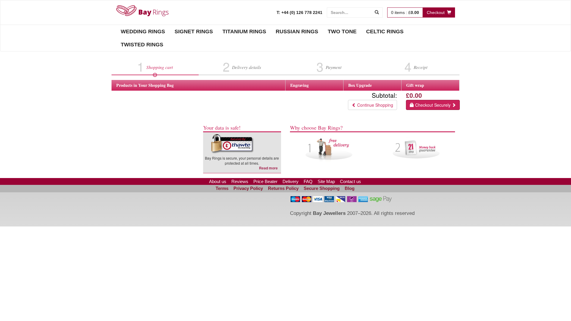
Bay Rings (142, 11)
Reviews (239, 181)
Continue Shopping (374, 105)
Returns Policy (283, 188)
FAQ (308, 181)
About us (217, 181)
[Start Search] (377, 12)
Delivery (291, 181)
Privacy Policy (248, 188)
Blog (349, 188)
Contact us (350, 181)
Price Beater (265, 181)
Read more (268, 168)
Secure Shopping (322, 188)
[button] (199, 207)
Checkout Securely (433, 105)
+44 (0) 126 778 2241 (301, 12)
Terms (222, 188)
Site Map (326, 181)
